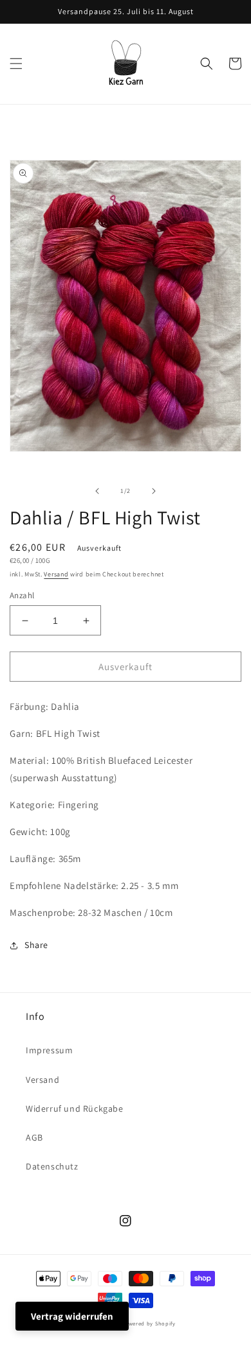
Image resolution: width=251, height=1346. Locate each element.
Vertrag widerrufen (72, 1316)
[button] (16, 63)
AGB (34, 1137)
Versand (56, 574)
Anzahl (22, 595)
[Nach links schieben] (97, 491)
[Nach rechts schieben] (154, 491)
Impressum (49, 1050)
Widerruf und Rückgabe (75, 1108)
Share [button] (36, 945)
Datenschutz (52, 1166)
